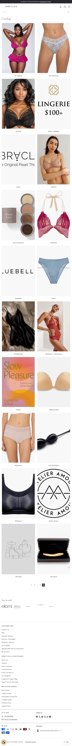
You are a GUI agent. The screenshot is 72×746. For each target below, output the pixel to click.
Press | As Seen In (8, 673)
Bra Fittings (5, 690)
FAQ (3, 633)
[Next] (43, 585)
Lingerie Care (6, 706)
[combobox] (36, 11)
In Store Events (7, 669)
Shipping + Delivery (8, 642)
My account (5, 652)
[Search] (68, 11)
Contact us (5, 630)
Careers (4, 663)
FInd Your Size (6, 703)
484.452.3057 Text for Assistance (13, 649)
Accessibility (6, 645)
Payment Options (7, 636)
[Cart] (65, 7)
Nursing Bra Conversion (9, 697)
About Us (5, 660)
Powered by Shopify (30, 742)
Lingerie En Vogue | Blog (9, 679)
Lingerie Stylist (6, 693)
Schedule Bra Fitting (45, 1)
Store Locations (7, 666)
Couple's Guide (6, 700)
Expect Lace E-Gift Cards (10, 682)
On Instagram (6, 676)
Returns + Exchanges (8, 639)
